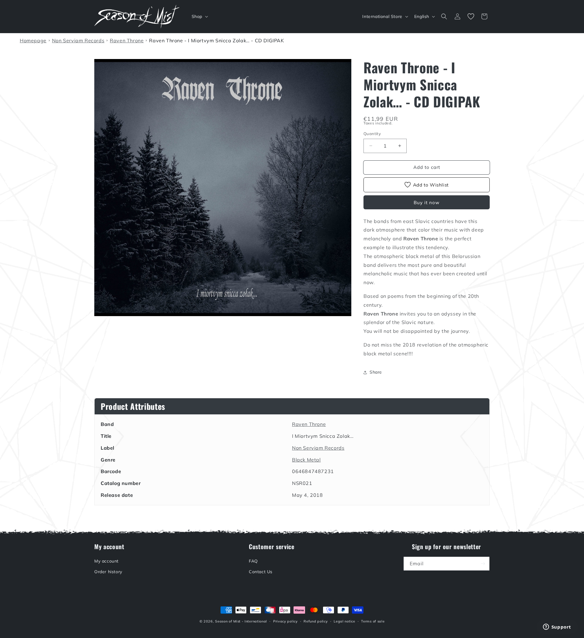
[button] (199, 16)
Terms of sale (372, 621)
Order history (108, 571)
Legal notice (344, 621)
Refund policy (316, 621)
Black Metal (306, 460)
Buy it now (427, 202)
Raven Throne (309, 424)
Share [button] (376, 372)
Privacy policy (285, 621)
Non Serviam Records (318, 448)
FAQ (253, 561)
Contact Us (261, 571)
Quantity (372, 133)
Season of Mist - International (241, 621)
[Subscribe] (482, 563)
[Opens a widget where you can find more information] (557, 627)
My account (106, 561)
